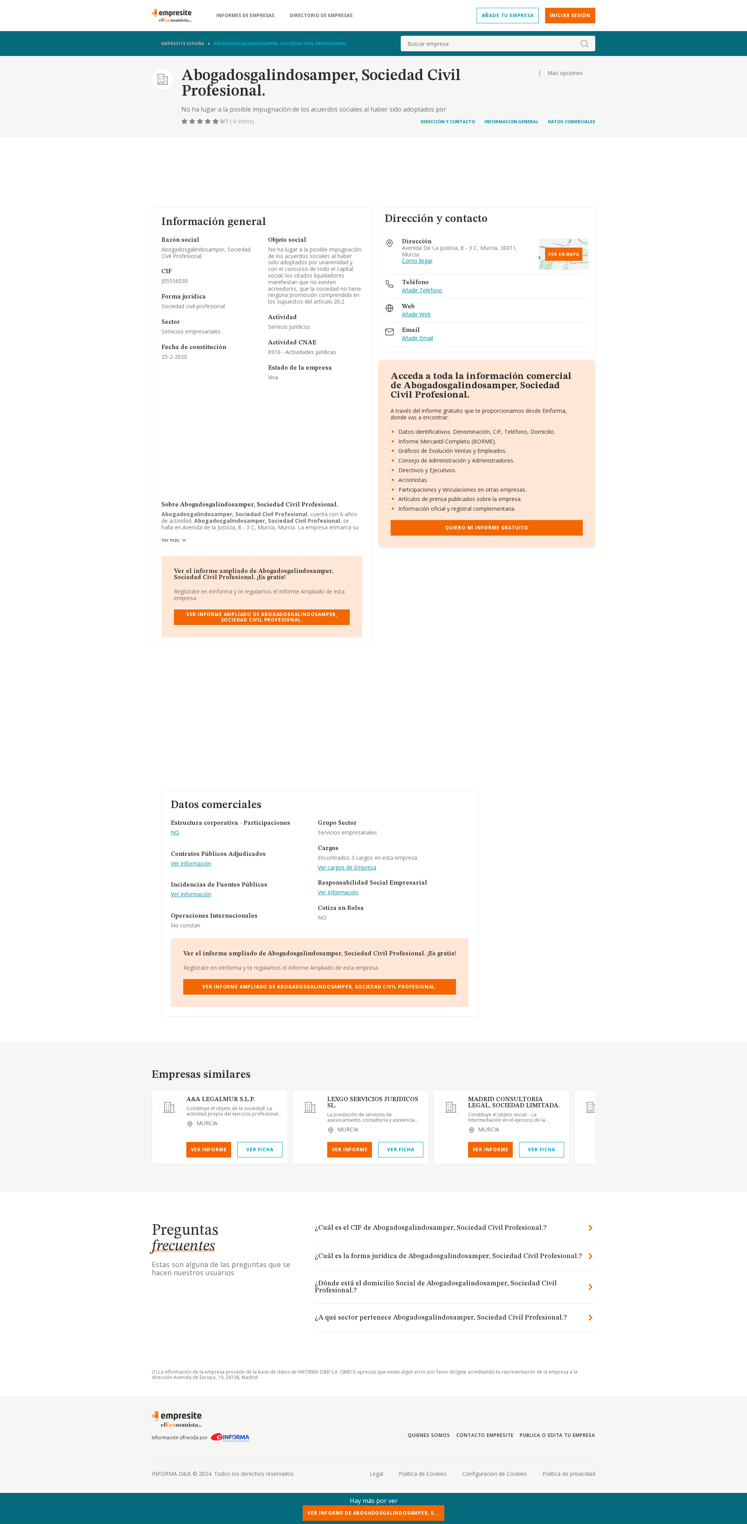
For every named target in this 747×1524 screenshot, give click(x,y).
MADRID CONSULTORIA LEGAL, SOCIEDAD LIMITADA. (514, 1102)
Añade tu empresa (508, 15)
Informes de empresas (245, 15)
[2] (193, 121)
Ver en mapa (563, 254)
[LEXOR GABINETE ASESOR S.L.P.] (592, 1107)
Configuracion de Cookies (494, 1473)
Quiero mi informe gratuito (486, 527)
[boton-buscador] (584, 43)
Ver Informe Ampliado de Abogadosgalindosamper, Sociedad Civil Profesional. (261, 617)
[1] (185, 121)
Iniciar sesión (570, 15)
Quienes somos (429, 1435)
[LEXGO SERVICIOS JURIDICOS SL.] (310, 1107)
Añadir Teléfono (422, 290)
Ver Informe (209, 1149)
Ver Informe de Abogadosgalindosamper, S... (373, 1513)
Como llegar (417, 261)
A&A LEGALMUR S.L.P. (220, 1099)
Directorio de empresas (321, 15)
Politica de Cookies (423, 1473)
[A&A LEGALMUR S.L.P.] (169, 1107)
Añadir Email (417, 338)
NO (175, 832)
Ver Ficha (259, 1149)
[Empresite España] (175, 15)
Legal (376, 1473)
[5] (216, 121)
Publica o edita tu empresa (557, 1435)
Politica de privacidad (568, 1473)
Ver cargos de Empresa (347, 867)
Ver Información (191, 864)
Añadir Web (416, 314)
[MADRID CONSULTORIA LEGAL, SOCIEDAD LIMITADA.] (451, 1107)
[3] (201, 121)
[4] (208, 121)
